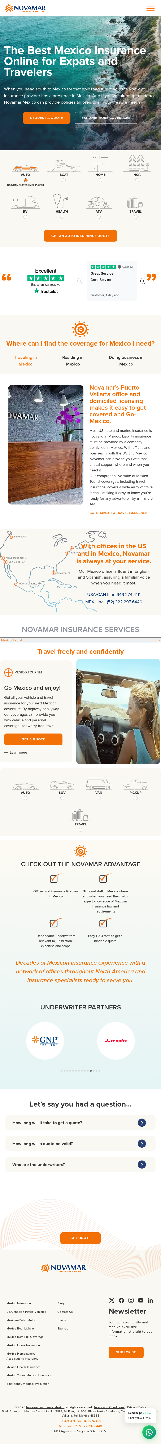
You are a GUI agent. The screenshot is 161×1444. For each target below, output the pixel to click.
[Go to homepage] (25, 8)
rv (25, 211)
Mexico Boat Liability (20, 1328)
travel (136, 211)
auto (25, 174)
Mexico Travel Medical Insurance (29, 1375)
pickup (136, 792)
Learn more (18, 752)
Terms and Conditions (109, 1407)
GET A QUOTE (33, 739)
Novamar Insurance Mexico (45, 1407)
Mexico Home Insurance (23, 1345)
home (100, 174)
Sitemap (62, 1328)
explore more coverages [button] (106, 117)
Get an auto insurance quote (80, 235)
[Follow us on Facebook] (121, 1300)
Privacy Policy (137, 1407)
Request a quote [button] (46, 117)
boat (64, 174)
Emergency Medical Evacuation (27, 1384)
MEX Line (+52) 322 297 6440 (80, 1426)
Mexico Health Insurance (23, 1367)
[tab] (61, 1071)
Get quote (80, 1238)
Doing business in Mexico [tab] (126, 360)
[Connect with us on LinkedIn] (150, 1300)
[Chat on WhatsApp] (149, 1432)
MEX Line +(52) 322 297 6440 (113, 601)
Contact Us (65, 1312)
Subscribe (126, 1352)
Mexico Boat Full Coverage (25, 1337)
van (98, 792)
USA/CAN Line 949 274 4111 (113, 594)
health (62, 211)
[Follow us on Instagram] (131, 1300)
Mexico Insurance (18, 1303)
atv (99, 211)
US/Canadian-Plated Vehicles (26, 1312)
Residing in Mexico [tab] (73, 360)
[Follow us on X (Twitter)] (112, 1300)
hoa (137, 174)
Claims (62, 1320)
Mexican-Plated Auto (20, 1320)
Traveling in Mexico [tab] (25, 360)
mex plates (36, 185)
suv (62, 792)
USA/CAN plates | (18, 185)
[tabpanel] (80, 451)
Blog (60, 1303)
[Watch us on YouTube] (141, 1300)
